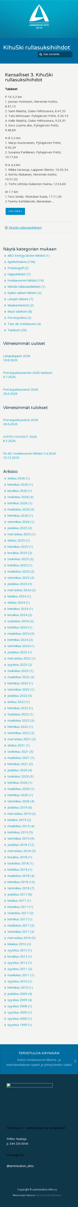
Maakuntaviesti (18, 305)
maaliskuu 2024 (18, 633)
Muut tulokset (17, 311)
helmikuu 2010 (17, 987)
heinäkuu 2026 (17, 484)
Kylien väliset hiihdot (22, 293)
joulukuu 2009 (17, 994)
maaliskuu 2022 (18, 720)
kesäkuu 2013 (17, 956)
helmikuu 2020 (17, 795)
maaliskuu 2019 (18, 826)
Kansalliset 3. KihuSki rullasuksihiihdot (29, 77)
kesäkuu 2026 (17, 491)
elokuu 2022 (16, 702)
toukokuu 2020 (18, 776)
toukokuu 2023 (18, 671)
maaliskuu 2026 (18, 509)
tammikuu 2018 (18, 888)
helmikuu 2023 (17, 683)
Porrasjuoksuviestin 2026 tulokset (27, 373)
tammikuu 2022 (18, 733)
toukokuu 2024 (18, 621)
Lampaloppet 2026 (16, 356)
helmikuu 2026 (17, 515)
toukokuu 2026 (18, 497)
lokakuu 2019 (16, 820)
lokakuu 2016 (16, 944)
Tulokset (13, 330)
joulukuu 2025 (17, 528)
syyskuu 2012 (17, 962)
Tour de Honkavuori (21, 324)
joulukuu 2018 (17, 844)
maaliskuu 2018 (18, 876)
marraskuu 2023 (19, 658)
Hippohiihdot (16, 274)
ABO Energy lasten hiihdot (26, 255)
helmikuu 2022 (17, 726)
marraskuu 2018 (19, 851)
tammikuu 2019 (18, 838)
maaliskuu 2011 (18, 975)
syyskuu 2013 (17, 950)
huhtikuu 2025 (17, 565)
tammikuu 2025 (18, 577)
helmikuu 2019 (17, 832)
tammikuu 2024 (18, 646)
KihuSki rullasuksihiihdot (25, 227)
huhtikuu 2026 (17, 503)
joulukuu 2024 (17, 584)
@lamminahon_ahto (20, 1166)
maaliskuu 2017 (18, 925)
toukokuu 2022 (18, 714)
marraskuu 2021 (19, 739)
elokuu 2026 (16, 478)
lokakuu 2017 (16, 900)
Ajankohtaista (17, 262)
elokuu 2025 (16, 540)
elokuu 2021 (16, 745)
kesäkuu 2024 (17, 615)
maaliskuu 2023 (18, 677)
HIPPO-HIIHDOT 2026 (20, 436)
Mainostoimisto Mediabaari (49, 1195)
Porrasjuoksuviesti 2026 (20, 389)
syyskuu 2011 (17, 969)
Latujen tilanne (17, 299)
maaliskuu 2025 (18, 571)
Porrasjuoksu (16, 317)
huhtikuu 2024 (17, 627)
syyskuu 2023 (17, 664)
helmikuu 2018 (17, 882)
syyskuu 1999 (17, 1025)
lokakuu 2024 (16, 596)
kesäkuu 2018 (17, 857)
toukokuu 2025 (18, 559)
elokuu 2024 (16, 602)
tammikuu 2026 (18, 522)
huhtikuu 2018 (17, 869)
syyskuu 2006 (17, 1012)
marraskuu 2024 (19, 590)
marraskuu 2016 (19, 938)
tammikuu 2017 (18, 931)
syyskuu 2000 (17, 1018)
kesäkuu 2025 (17, 553)
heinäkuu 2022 (17, 708)
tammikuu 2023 (18, 689)
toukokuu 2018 (18, 863)
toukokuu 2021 (18, 751)
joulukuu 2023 (17, 652)
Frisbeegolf (15, 268)
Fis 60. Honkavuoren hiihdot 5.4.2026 (29, 453)
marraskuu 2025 (19, 534)
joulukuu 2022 (17, 695)
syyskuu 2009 (17, 1000)
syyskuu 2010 (17, 981)
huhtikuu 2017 (17, 919)
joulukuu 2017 (17, 894)
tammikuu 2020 (18, 801)
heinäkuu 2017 (17, 907)
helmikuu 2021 (17, 764)
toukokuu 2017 (18, 913)
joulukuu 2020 (17, 770)
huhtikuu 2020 (17, 782)
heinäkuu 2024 (17, 609)
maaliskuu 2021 (18, 758)
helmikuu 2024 (17, 640)
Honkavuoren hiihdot (22, 280)
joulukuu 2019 (17, 807)
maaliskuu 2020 (18, 789)
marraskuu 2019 (19, 813)
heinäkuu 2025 (17, 546)
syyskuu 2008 (17, 1006)
